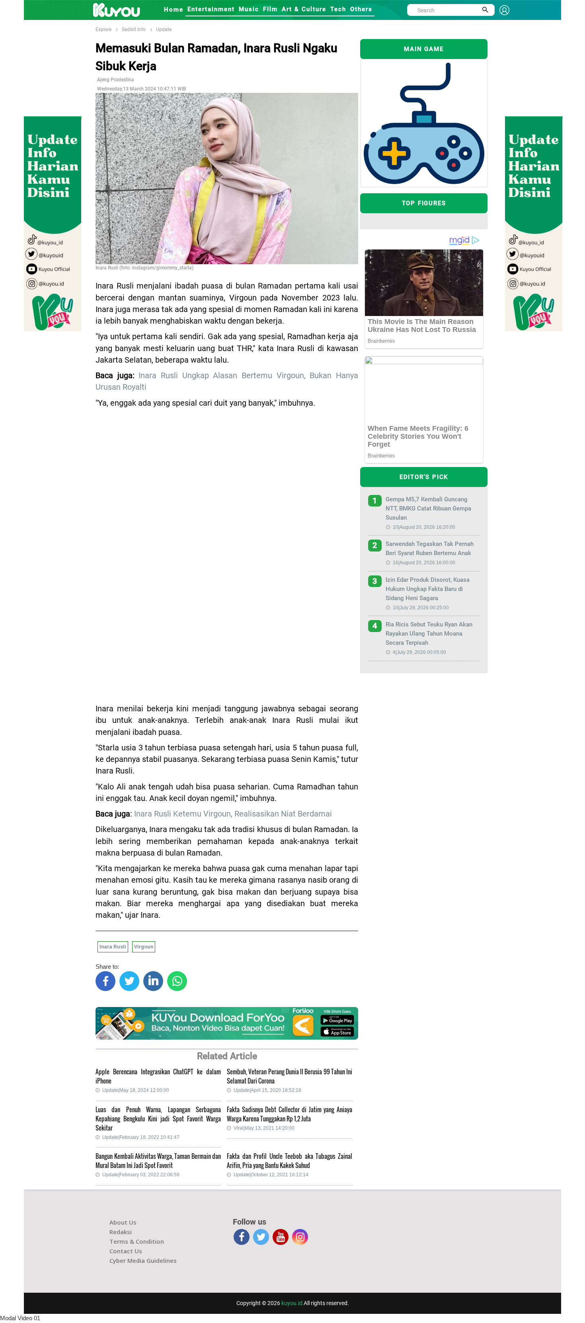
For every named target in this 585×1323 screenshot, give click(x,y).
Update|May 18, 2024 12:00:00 (135, 1090)
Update (164, 29)
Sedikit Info (134, 29)
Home (173, 9)
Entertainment (211, 9)
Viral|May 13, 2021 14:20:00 (264, 1128)
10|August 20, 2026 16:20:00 (424, 527)
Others (361, 9)
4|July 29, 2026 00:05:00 (419, 652)
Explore (103, 29)
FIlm (270, 9)
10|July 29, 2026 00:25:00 (421, 607)
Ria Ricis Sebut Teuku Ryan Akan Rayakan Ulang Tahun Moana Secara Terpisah (429, 633)
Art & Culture (304, 9)
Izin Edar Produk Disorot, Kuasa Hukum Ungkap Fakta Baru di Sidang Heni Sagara (428, 589)
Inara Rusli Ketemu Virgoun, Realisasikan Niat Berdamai (233, 814)
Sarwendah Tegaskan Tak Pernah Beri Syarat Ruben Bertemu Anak (430, 548)
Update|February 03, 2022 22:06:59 (140, 1175)
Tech (338, 9)
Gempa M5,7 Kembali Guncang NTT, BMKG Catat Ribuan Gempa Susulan (428, 508)
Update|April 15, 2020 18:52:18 (267, 1090)
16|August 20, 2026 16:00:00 (424, 562)
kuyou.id (291, 1303)
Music (249, 9)
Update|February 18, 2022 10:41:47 (140, 1137)
